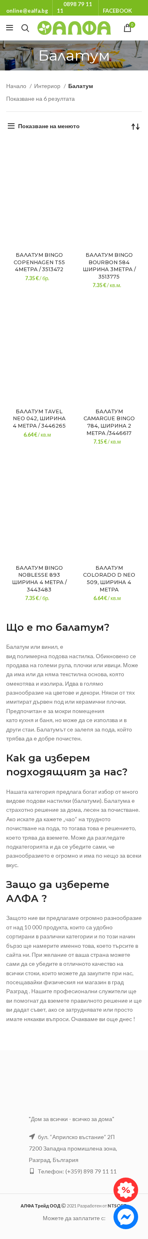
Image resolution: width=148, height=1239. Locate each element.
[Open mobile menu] (9, 28)
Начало (17, 85)
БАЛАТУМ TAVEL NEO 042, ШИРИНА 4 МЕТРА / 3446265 (39, 418)
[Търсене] (25, 28)
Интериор (48, 85)
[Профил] (142, 28)
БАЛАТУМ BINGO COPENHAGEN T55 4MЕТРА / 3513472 (39, 262)
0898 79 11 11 (74, 7)
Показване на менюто (49, 125)
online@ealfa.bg (27, 10)
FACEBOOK (117, 10)
